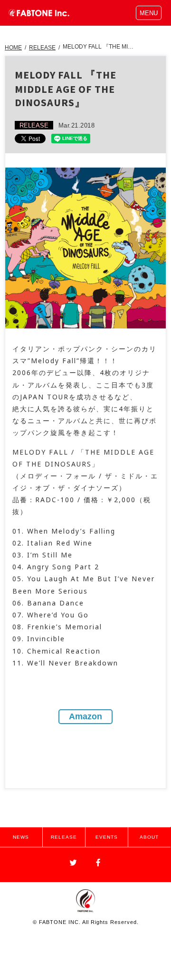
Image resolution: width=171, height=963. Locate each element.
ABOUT (149, 837)
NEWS (21, 837)
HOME (13, 47)
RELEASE (42, 47)
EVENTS (106, 837)
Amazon (85, 716)
